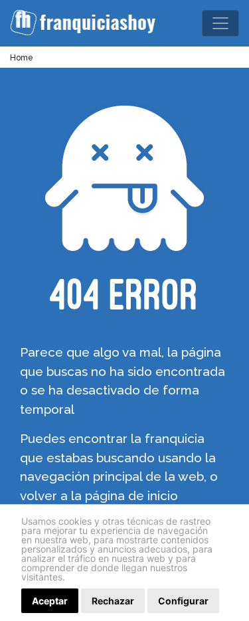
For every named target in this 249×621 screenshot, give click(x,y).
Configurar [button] (183, 600)
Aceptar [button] (50, 600)
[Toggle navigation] (220, 23)
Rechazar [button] (113, 600)
